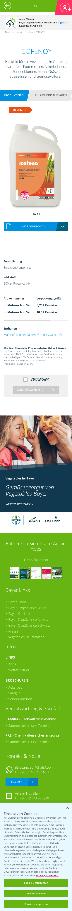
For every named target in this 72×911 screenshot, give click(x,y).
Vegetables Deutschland (26, 637)
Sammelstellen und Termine (29, 725)
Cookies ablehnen (36, 893)
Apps (12, 664)
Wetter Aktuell (19, 670)
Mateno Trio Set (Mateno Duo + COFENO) (33, 335)
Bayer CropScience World (27, 608)
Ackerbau (15, 687)
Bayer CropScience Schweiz (29, 625)
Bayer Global (18, 602)
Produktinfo (14, 95)
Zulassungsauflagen (51, 95)
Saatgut (14, 693)
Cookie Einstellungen (36, 882)
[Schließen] (3, 22)
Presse (13, 631)
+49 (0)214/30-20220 (33, 798)
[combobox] (36, 226)
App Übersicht (37, 560)
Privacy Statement (47, 875)
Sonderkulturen (20, 699)
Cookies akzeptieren (36, 904)
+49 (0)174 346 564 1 (33, 772)
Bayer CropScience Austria (28, 619)
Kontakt (16, 782)
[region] (36, 857)
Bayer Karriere (19, 613)
